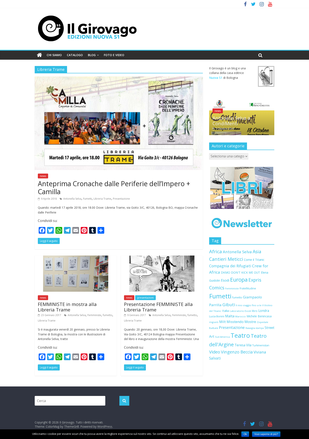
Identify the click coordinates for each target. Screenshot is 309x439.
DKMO (225, 272)
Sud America (222, 336)
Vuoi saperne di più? (266, 434)
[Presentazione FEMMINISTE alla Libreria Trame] (161, 258)
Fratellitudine (248, 288)
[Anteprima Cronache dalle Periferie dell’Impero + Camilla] (119, 79)
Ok (245, 434)
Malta (229, 316)
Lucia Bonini (216, 316)
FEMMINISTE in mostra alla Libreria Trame (67, 307)
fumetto (107, 315)
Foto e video (114, 55)
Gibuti (228, 304)
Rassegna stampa (255, 328)
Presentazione (121, 198)
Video (214, 352)
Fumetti (87, 198)
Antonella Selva (72, 198)
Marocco (240, 316)
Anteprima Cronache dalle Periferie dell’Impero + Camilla (114, 187)
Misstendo (235, 321)
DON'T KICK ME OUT (245, 272)
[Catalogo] (241, 188)
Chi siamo (54, 55)
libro (255, 311)
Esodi (225, 280)
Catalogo (75, 55)
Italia (225, 310)
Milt (222, 321)
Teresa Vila (243, 345)
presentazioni (145, 297)
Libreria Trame (102, 198)
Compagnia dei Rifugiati (230, 265)
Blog (92, 55)
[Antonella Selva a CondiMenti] (241, 101)
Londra (263, 310)
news (43, 176)
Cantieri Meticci (226, 259)
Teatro (240, 335)
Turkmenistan (260, 345)
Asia (257, 251)
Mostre (250, 321)
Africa (215, 251)
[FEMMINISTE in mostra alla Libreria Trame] (75, 258)
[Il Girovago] (39, 55)
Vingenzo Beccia (237, 352)
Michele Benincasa (259, 316)
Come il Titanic (254, 259)
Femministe (94, 315)
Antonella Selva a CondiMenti (231, 121)
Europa (239, 279)
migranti (213, 322)
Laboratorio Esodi (240, 310)
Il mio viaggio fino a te (248, 305)
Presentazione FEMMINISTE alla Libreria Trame (158, 307)
